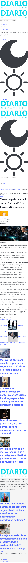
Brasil (1, 196)
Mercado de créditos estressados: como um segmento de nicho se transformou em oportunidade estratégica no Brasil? (13, 511)
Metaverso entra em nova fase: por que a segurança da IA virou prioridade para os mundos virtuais (12, 366)
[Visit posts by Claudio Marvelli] (4, 213)
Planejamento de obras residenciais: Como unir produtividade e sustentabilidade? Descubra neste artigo (13, 542)
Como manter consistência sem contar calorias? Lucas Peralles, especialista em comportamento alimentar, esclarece (13, 396)
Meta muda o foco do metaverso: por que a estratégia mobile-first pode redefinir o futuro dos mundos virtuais (13, 455)
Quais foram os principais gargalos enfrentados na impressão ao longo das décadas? (13, 427)
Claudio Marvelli (6, 218)
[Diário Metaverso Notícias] (14, 9)
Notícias (2, 376)
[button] (3, 39)
